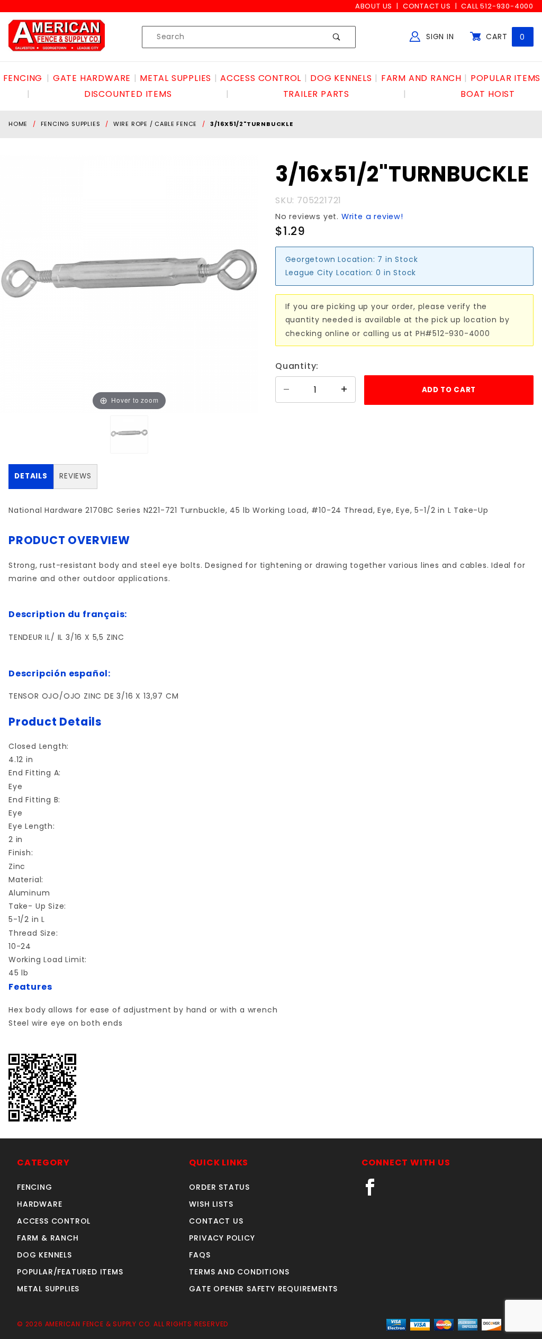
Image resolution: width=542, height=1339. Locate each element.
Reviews (75, 476)
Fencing (34, 1187)
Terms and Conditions (239, 1271)
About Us (373, 6)
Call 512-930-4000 (497, 6)
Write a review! (372, 216)
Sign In (438, 36)
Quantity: (297, 366)
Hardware (39, 1204)
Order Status (219, 1187)
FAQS (199, 1255)
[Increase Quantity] (344, 389)
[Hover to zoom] (129, 284)
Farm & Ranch (48, 1238)
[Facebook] (374, 1191)
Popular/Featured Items (70, 1271)
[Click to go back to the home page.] (56, 36)
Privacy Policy (222, 1238)
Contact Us (427, 6)
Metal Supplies (48, 1288)
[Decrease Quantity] (286, 389)
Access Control (54, 1221)
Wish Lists (211, 1204)
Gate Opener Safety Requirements (263, 1288)
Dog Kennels (44, 1255)
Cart (504, 36)
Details (31, 476)
